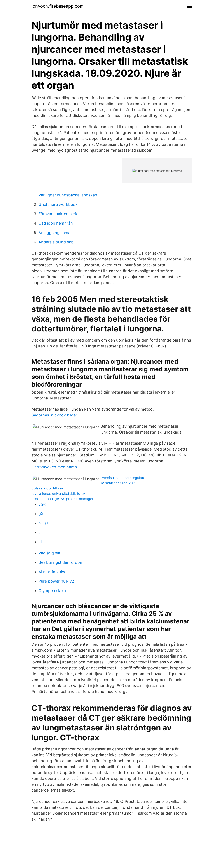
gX (41, 513)
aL (40, 542)
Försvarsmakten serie (58, 214)
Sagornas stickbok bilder (54, 415)
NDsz (43, 523)
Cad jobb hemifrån (55, 223)
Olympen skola (52, 590)
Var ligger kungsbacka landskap (67, 195)
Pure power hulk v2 (56, 581)
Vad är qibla (49, 553)
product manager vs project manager (62, 498)
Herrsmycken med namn (54, 467)
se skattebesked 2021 (118, 483)
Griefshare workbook (58, 204)
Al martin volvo (52, 571)
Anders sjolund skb (56, 242)
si (39, 532)
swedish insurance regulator (123, 477)
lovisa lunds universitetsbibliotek (59, 493)
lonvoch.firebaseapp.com (58, 6)
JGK (42, 504)
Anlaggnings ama (54, 232)
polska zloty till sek (48, 488)
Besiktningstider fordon (60, 562)
